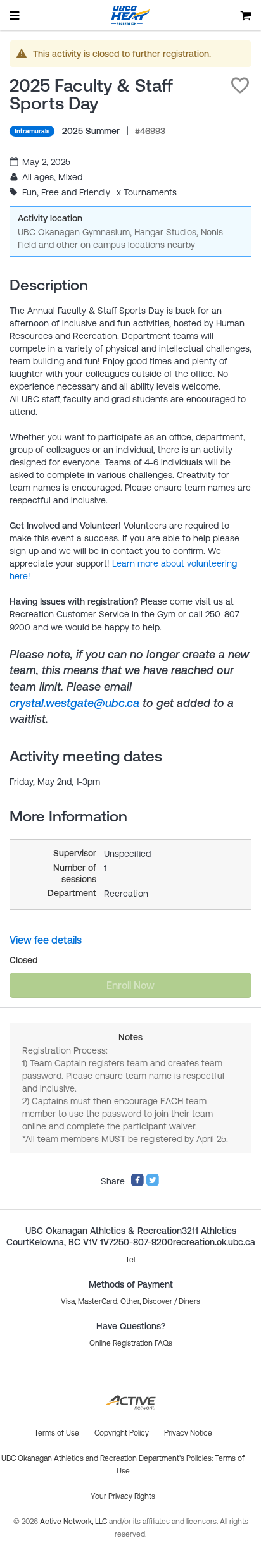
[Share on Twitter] (152, 1184)
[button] (240, 85)
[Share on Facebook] (137, 1184)
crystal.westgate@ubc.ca (74, 703)
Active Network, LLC (74, 1521)
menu (15, 15)
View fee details (46, 939)
